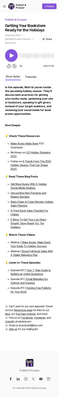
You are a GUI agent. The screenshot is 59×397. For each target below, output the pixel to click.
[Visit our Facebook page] (10, 379)
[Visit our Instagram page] (25, 379)
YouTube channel (25, 313)
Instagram (39, 317)
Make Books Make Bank (24, 143)
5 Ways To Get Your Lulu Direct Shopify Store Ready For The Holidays (28, 223)
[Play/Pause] (11, 55)
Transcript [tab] (30, 76)
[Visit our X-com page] (33, 379)
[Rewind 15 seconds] (9, 66)
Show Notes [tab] (13, 76)
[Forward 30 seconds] (14, 66)
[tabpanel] (29, 213)
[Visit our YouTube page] (40, 379)
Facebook (27, 317)
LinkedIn (10, 321)
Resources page (23, 310)
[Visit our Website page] (48, 379)
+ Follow (49, 6)
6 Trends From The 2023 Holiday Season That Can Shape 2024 (31, 165)
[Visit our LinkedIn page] (18, 379)
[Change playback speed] (21, 66)
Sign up (13, 329)
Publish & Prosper (21, 6)
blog (7, 313)
